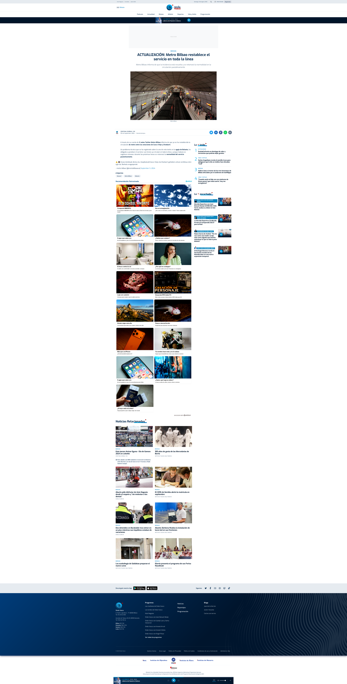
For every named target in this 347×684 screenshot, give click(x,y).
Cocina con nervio (210, 613)
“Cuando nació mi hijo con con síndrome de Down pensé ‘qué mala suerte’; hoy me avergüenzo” (213, 181)
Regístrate (228, 2)
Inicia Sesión (220, 1)
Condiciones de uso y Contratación (208, 651)
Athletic (170, 14)
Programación (205, 14)
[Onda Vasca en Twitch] (224, 588)
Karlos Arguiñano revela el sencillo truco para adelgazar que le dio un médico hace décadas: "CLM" (214, 162)
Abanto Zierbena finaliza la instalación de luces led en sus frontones (172, 529)
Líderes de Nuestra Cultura (172, 21)
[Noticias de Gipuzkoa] (159, 660)
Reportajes (181, 608)
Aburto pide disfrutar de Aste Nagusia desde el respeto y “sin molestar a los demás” (132, 494)
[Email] (230, 132)
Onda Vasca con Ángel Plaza (154, 634)
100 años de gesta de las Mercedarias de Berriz (172, 452)
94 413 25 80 (122, 615)
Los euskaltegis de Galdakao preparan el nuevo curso (133, 564)
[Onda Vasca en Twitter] (206, 588)
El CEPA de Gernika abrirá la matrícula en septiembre (172, 493)
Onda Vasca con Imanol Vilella (155, 630)
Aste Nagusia (120, 1)
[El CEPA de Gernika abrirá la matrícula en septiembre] (173, 477)
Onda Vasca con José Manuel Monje (157, 617)
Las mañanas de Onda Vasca (154, 606)
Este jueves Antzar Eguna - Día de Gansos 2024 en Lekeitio (133, 452)
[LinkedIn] (216, 132)
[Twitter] (211, 132)
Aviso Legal (162, 651)
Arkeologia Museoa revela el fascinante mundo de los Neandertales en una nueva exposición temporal (204, 253)
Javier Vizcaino (209, 610)
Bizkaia (161, 14)
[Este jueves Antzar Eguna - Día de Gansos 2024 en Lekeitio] (134, 436)
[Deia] (144, 660)
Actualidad (151, 14)
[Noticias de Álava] (186, 660)
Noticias (180, 604)
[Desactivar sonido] (218, 680)
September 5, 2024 (148, 168)
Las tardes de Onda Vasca (153, 610)
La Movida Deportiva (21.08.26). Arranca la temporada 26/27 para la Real (205, 222)
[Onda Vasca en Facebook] (210, 588)
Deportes (180, 14)
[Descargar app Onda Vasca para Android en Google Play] (139, 588)
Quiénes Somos (151, 651)
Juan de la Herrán (210, 606)
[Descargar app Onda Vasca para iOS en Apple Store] (152, 588)
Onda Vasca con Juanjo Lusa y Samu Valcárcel (157, 622)
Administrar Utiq (225, 651)
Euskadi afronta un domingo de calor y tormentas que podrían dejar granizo (211, 152)
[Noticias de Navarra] (205, 660)
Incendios (127, 1)
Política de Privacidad (175, 651)
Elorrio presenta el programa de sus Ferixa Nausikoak (173, 564)
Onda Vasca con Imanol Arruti (155, 626)
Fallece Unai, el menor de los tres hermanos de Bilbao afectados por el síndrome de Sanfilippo (214, 172)
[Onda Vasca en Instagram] (220, 588)
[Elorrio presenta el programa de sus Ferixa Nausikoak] (173, 548)
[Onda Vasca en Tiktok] (229, 588)
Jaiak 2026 (133, 1)
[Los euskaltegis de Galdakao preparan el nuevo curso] (134, 548)
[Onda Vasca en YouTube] (215, 588)
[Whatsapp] (225, 132)
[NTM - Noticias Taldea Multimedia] (173, 661)
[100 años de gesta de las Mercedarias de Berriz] (173, 436)
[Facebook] (220, 132)
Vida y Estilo (192, 14)
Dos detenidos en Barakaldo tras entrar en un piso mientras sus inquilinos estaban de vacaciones (134, 530)
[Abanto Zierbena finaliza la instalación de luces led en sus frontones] (173, 512)
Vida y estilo (202, 158)
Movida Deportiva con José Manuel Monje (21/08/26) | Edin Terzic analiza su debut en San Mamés (205, 207)
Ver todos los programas (153, 637)
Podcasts (140, 14)
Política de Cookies (189, 651)
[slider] (225, 680)
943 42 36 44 (122, 620)
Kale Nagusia (149, 613)
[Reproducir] (188, 20)
